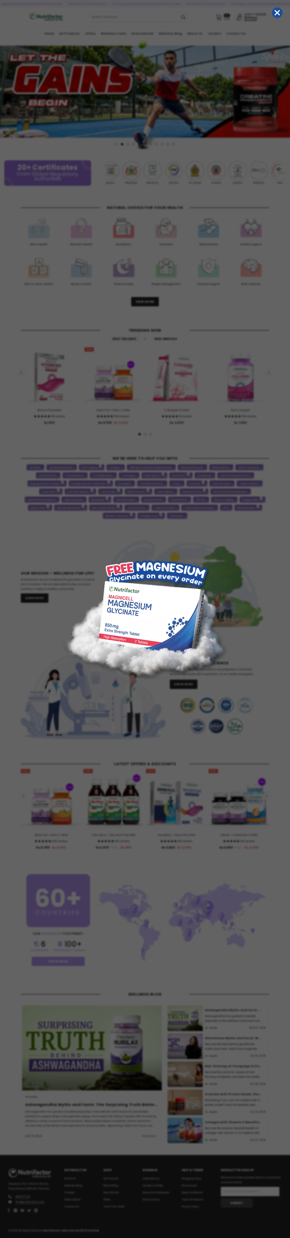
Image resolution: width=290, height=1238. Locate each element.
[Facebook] (9, 1210)
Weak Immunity (117, 516)
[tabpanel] (145, 93)
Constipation (103, 475)
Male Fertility (191, 491)
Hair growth (221, 483)
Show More (58, 961)
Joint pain (108, 491)
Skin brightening (68, 508)
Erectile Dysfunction (235, 475)
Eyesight (124, 483)
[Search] (138, 17)
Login (248, 14)
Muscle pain (153, 499)
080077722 (22, 1196)
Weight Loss (149, 516)
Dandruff (178, 475)
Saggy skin (250, 499)
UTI (226, 508)
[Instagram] (15, 1210)
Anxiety (115, 467)
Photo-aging (224, 499)
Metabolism (73, 499)
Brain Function (249, 467)
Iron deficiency (78, 491)
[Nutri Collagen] (240, 376)
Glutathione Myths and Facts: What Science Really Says (85, 1104)
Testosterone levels (199, 508)
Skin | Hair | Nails (103, 508)
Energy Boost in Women (89, 483)
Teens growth (165, 508)
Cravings (128, 475)
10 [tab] (168, 144)
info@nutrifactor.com (29, 1201)
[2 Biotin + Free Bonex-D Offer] (239, 799)
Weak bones (246, 508)
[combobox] (133, 17)
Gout (176, 483)
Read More (149, 1136)
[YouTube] (22, 1210)
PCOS (201, 499)
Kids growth (136, 491)
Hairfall (194, 483)
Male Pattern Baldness (230, 491)
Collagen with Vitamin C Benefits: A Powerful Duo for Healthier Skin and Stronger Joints (233, 1094)
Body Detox (221, 467)
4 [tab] (133, 144)
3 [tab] (128, 144)
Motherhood (126, 499)
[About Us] (180, 584)
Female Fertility (152, 483)
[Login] (240, 17)
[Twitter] (29, 1210)
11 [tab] (173, 144)
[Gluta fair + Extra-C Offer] (113, 376)
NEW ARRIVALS (165, 339)
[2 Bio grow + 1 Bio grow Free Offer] (113, 799)
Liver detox (165, 491)
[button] (42, 416)
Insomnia (48, 491)
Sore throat (136, 508)
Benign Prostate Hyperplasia (151, 467)
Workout (176, 516)
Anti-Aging (89, 467)
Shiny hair (38, 508)
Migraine (98, 499)
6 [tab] (145, 144)
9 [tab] (162, 144)
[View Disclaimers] (216, 715)
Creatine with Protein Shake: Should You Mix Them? (233, 1066)
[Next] (286, 94)
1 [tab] (116, 144)
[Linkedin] (36, 1210)
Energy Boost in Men (45, 483)
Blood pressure (192, 467)
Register (261, 14)
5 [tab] (139, 144)
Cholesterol (74, 475)
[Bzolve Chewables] (49, 376)
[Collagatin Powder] (177, 376)
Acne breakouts (61, 467)
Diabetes (204, 475)
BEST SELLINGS (124, 339)
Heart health (249, 483)
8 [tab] (156, 144)
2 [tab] (122, 144)
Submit (236, 1203)
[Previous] (3, 94)
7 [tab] (150, 144)
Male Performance (41, 499)
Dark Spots (152, 475)
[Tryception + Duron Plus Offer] (176, 799)
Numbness (179, 499)
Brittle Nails (47, 475)
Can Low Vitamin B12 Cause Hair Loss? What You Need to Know (233, 1122)
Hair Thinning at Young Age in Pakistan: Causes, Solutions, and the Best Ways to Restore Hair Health (233, 1038)
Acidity (35, 467)
